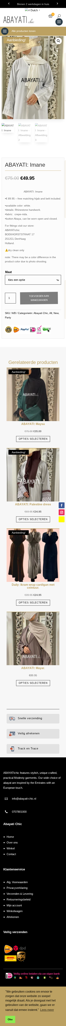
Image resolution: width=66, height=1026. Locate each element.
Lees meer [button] (47, 1009)
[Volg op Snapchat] (62, 519)
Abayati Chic (41, 313)
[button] (58, 41)
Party (8, 317)
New (56, 313)
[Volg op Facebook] (62, 505)
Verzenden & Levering (20, 893)
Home (10, 836)
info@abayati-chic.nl (24, 798)
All (50, 313)
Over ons (12, 842)
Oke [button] (10, 1019)
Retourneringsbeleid (18, 899)
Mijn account (14, 905)
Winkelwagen (15, 911)
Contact (11, 854)
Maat (8, 272)
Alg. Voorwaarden (17, 882)
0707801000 (19, 811)
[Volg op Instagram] (62, 512)
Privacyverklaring (17, 887)
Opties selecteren (33, 439)
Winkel (11, 848)
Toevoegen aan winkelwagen (39, 298)
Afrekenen (13, 917)
